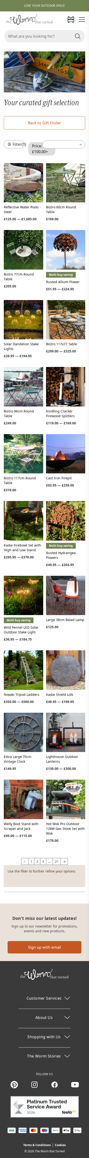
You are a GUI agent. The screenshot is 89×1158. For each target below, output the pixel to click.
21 (57, 861)
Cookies (60, 1145)
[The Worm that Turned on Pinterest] (14, 1084)
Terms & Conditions (37, 1145)
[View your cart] (71, 19)
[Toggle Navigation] (82, 19)
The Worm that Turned (50, 1151)
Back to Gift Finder (44, 122)
